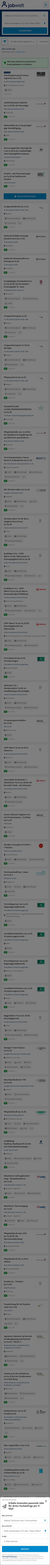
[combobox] (22, 1520)
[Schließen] (46, 1501)
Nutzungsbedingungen (9, 1556)
